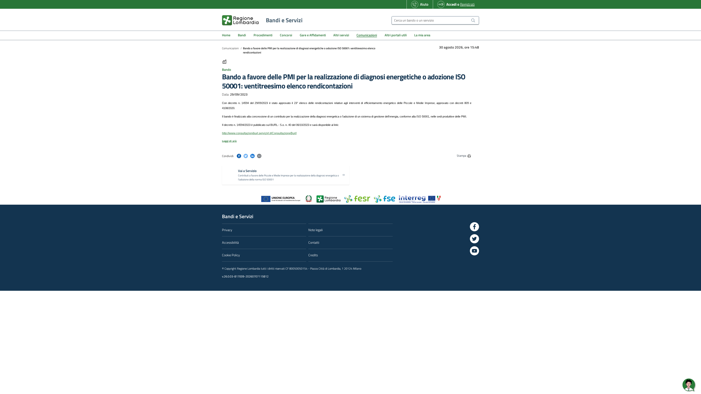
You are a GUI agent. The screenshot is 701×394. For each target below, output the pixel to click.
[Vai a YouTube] (474, 251)
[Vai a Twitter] (474, 239)
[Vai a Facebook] (474, 227)
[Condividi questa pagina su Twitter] (246, 155)
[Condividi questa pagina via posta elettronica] (259, 155)
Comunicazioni (230, 48)
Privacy (227, 229)
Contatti (313, 242)
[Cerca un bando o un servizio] (473, 20)
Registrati (467, 4)
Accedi (451, 4)
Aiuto (424, 4)
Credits (313, 255)
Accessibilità (230, 242)
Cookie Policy (231, 255)
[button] (346, 141)
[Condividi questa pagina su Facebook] (239, 155)
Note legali (315, 229)
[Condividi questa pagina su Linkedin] (252, 155)
